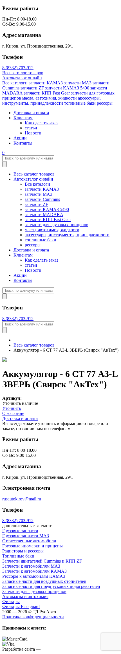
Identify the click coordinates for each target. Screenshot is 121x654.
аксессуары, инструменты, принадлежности (51, 100)
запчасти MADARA (44, 214)
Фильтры (11, 601)
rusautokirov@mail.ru (21, 498)
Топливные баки (18, 556)
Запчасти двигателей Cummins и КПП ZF (42, 561)
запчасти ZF (32, 88)
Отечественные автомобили (29, 540)
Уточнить (11, 408)
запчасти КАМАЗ (46, 82)
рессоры (105, 103)
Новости (33, 133)
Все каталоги (15, 82)
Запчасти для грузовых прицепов (34, 591)
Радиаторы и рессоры (23, 551)
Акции (20, 138)
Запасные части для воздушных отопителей (44, 581)
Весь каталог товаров (22, 72)
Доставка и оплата (31, 112)
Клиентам (23, 117)
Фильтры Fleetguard (21, 606)
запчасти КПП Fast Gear (47, 93)
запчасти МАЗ (77, 82)
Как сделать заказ (41, 122)
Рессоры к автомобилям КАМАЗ (33, 576)
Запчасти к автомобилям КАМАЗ (34, 571)
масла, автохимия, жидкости (49, 98)
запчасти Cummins (42, 199)
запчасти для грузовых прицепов (56, 224)
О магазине (13, 413)
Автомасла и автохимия (25, 596)
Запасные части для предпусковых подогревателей (51, 586)
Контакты (23, 143)
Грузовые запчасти (20, 530)
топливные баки (80, 103)
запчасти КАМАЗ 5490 (67, 88)
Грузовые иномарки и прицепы (32, 545)
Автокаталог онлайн (22, 77)
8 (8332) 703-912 (17, 67)
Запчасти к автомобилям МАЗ (31, 566)
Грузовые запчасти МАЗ (25, 535)
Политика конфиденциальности (33, 616)
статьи (31, 127)
